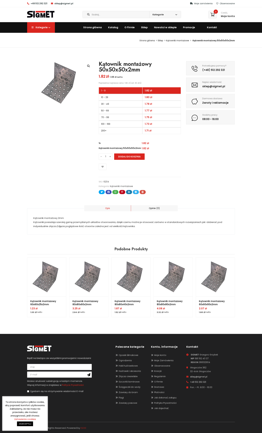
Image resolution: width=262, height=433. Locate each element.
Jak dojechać (161, 408)
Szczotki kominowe (129, 381)
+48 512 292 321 (39, 3)
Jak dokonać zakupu (165, 397)
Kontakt (212, 27)
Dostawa (159, 387)
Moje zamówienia (203, 3)
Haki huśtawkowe (128, 365)
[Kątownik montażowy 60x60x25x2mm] (46, 277)
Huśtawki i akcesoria (130, 371)
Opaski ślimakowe (128, 355)
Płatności (159, 392)
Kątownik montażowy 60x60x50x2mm (212, 303)
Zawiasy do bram (128, 392)
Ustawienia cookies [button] (25, 419)
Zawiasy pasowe (128, 402)
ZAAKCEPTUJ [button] (25, 423)
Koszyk (158, 371)
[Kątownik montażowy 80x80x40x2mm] (131, 277)
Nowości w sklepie (165, 27)
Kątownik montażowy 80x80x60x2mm (85, 303)
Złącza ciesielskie (128, 376)
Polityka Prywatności (165, 402)
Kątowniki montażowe (177, 40)
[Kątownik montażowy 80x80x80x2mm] (173, 277)
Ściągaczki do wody (129, 387)
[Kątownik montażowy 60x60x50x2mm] (215, 277)
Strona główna (92, 27)
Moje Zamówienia (163, 360)
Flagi (121, 397)
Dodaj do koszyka (129, 156)
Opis (107, 208)
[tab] (107, 208)
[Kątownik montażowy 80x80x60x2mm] (88, 277)
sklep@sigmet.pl (63, 3)
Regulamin (160, 376)
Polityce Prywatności (73, 385)
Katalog (113, 27)
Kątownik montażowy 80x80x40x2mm (127, 303)
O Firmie (129, 27)
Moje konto (160, 355)
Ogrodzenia (125, 360)
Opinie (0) (154, 208)
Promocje (189, 27)
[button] (88, 66)
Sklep (144, 27)
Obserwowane (227, 3)
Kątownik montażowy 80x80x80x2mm (170, 303)
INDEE (83, 428)
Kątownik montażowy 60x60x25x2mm (43, 303)
